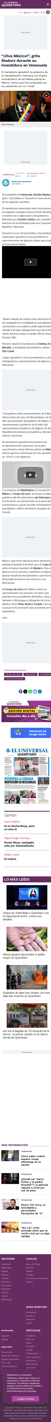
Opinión (10, 815)
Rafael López (11, 854)
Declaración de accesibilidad (30, 1403)
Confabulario (32, 1353)
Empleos (30, 1316)
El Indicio (10, 859)
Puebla (29, 1271)
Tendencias (8, 175)
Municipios (6, 1285)
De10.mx (30, 1339)
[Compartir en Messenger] (35, 691)
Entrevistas (6, 1352)
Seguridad (6, 1268)
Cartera (5, 1278)
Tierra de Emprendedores (9, 1364)
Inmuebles (31, 1312)
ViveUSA (30, 1346)
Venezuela (30, 674)
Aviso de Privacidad (27, 1391)
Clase (29, 1343)
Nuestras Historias (10, 1356)
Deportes (5, 1289)
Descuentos (32, 1364)
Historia (11, 1403)
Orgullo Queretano (10, 1359)
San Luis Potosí (33, 1264)
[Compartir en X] (25, 691)
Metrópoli (6, 1282)
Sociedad (6, 1264)
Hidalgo (29, 1275)
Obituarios (31, 1360)
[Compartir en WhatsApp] (30, 691)
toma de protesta (14, 679)
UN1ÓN (29, 1350)
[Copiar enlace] (40, 691)
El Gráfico (31, 1336)
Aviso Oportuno (33, 1357)
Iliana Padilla (11, 821)
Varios (29, 1323)
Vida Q (4, 1296)
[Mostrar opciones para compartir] (48, 12)
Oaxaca (29, 1268)
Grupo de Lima (13, 674)
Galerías (5, 1336)
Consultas (31, 1368)
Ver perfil (17, 184)
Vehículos (30, 1319)
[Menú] (48, 4)
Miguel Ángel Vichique (17, 838)
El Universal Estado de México (37, 1280)
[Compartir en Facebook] (20, 691)
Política (5, 1275)
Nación (4, 1271)
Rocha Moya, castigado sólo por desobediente (19, 844)
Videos (4, 1339)
